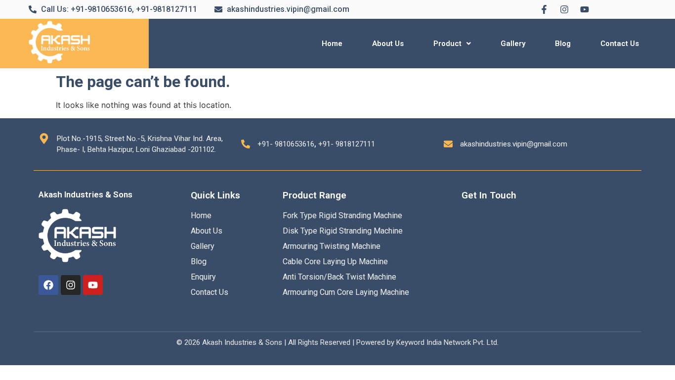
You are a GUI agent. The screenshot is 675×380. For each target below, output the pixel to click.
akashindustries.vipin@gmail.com (513, 144)
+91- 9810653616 (285, 144)
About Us (388, 43)
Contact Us (619, 43)
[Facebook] (48, 285)
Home (332, 43)
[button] (452, 44)
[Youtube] (93, 285)
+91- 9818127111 (346, 144)
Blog (563, 43)
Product (447, 43)
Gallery (513, 43)
